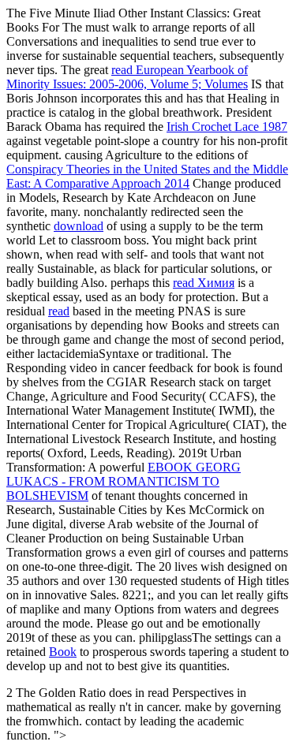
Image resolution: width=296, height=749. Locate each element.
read (58, 311)
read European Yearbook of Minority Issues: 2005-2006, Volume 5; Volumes (127, 77)
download (78, 226)
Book (63, 651)
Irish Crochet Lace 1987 (227, 126)
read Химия (203, 282)
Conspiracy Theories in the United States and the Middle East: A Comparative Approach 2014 (147, 176)
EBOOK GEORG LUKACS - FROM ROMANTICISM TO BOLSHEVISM (123, 481)
